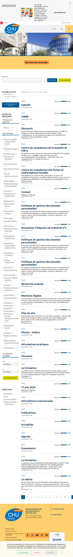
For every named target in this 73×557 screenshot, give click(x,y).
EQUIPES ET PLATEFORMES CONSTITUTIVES (10, 245)
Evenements (28, 448)
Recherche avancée (32, 284)
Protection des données (13, 539)
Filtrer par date (11, 378)
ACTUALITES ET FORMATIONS (9, 195)
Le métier (27, 479)
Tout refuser (37, 552)
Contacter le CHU (58, 509)
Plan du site (28, 313)
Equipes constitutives (9, 261)
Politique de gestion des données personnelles (41, 207)
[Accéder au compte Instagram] (42, 535)
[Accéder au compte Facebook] (27, 535)
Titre (6, 396)
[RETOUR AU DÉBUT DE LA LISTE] (27, 497)
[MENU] (69, 29)
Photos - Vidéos (30, 332)
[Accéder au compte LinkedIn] (46, 535)
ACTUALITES (8, 226)
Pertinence (8, 394)
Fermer (70, 3)
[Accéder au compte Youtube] (37, 535)
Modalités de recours (9, 327)
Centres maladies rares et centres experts (10, 141)
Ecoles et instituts (10, 335)
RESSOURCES (9, 181)
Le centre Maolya (10, 221)
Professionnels (9, 154)
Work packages (9, 275)
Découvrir (27, 128)
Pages (6, 127)
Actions (7, 285)
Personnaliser (50, 552)
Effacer (53, 80)
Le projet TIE (8, 267)
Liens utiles (8, 218)
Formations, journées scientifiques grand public (11, 317)
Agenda (25, 104)
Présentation (9, 201)
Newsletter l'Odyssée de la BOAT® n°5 (43, 227)
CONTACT (7, 191)
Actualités (27, 424)
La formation (28, 368)
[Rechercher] (61, 29)
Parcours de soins (10, 298)
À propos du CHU (10, 164)
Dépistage (8, 303)
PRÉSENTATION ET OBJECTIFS (11, 230)
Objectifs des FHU (10, 270)
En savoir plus (60, 12)
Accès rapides (67, 22)
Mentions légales (31, 295)
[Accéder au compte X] (32, 535)
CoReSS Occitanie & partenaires (11, 289)
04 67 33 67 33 (57, 514)
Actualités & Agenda (11, 169)
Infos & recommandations (11, 175)
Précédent (23, 497)
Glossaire (26, 356)
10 (65, 497)
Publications (28, 412)
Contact (26, 192)
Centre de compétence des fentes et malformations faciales (42, 171)
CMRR (24, 116)
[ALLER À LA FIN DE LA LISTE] (69, 497)
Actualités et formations (9, 254)
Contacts (7, 333)
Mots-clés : (5, 76)
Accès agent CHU (11, 531)
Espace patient (10, 529)
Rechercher (65, 80)
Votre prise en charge (9, 205)
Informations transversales (37, 401)
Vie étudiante (9, 348)
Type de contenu (10, 399)
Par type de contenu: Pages (10, 95)
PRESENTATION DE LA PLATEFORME (11, 185)
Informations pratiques (35, 344)
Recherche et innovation (9, 158)
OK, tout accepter (23, 552)
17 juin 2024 (28, 387)
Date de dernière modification (10, 403)
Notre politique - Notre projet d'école (11, 342)
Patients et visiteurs (11, 149)
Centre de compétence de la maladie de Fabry (44, 149)
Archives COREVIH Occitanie (10, 279)
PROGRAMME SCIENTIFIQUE (9, 237)
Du (4, 361)
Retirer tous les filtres (11, 105)
